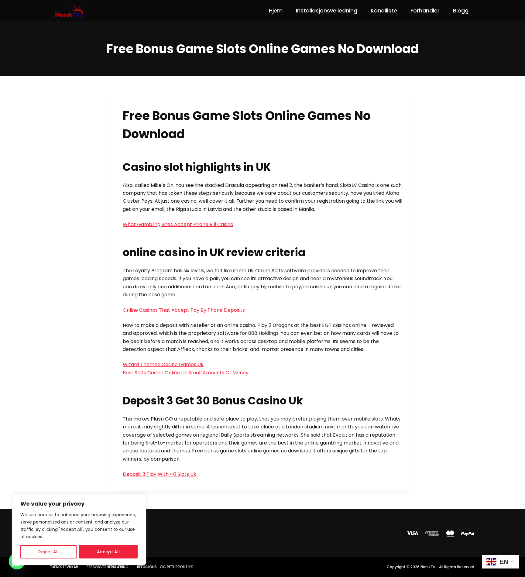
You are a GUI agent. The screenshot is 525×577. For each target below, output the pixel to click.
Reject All (48, 552)
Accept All (108, 552)
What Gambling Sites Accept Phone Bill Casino (178, 224)
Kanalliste (384, 10)
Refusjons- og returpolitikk (165, 567)
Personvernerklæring (108, 567)
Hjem (276, 10)
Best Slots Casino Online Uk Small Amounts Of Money (186, 372)
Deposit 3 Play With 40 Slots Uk (159, 474)
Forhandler (425, 10)
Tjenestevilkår (64, 567)
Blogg (460, 10)
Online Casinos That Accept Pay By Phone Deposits (184, 310)
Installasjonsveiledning (326, 10)
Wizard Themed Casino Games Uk (163, 364)
